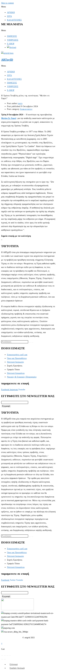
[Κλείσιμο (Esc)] (10, 655)
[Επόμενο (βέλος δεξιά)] (5, 659)
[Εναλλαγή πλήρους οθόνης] (5, 655)
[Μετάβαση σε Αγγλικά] (11, 47)
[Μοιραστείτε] (7, 655)
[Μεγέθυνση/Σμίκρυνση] (2, 655)
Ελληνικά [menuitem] (14, 664)
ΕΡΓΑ (9, 16)
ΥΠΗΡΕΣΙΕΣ (12, 40)
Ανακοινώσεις (26, 109)
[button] (28, 7)
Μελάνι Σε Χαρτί (8, 118)
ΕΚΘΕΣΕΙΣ (12, 36)
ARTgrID (7, 59)
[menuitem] (12, 664)
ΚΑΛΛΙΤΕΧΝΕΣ (14, 20)
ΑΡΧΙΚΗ (11, 12)
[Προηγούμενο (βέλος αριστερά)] (2, 659)
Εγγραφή (6, 406)
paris (20, 103)
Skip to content (7, 3)
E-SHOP (10, 44)
